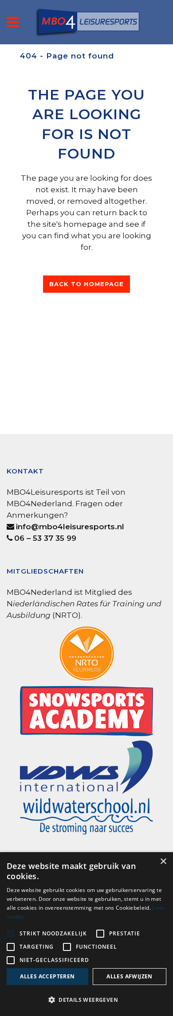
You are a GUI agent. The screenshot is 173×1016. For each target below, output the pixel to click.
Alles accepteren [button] (47, 976)
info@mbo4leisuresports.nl (70, 526)
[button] (86, 1000)
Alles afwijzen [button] (129, 976)
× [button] (163, 861)
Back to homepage (86, 283)
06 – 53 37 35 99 (45, 538)
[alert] (86, 934)
